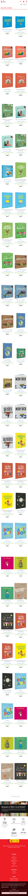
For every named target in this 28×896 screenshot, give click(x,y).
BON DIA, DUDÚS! (7, 89)
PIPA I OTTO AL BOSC (7, 149)
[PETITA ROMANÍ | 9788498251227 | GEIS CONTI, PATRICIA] (7, 590)
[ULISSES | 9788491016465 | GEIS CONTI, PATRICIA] (7, 440)
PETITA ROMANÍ (7, 600)
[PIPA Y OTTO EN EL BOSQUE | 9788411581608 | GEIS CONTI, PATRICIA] (20, 110)
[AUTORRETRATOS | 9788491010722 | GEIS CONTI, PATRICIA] (20, 590)
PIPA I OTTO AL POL (7, 179)
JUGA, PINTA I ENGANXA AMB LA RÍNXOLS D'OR (7, 210)
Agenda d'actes (14, 860)
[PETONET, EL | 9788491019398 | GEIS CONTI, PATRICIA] (7, 260)
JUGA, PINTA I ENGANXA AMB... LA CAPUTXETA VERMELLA (7, 511)
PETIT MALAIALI (7, 570)
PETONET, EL (7, 269)
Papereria (14, 861)
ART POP (20, 540)
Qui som (14, 871)
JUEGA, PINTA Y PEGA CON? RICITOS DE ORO (21, 210)
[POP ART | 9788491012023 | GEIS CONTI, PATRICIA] (7, 530)
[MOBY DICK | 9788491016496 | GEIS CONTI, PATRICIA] (20, 380)
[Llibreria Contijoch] (3, 1)
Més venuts (14, 857)
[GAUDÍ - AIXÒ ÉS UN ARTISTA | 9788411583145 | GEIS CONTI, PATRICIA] (7, 20)
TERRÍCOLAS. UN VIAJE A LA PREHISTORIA (7, 120)
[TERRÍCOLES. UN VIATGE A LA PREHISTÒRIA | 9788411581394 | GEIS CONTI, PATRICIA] (20, 140)
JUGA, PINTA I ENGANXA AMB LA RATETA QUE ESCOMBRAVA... (21, 180)
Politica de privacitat (14, 878)
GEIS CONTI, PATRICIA (7, 31)
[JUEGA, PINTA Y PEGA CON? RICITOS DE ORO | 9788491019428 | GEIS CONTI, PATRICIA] (20, 200)
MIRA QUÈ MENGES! (7, 360)
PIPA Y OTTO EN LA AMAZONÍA (20, 269)
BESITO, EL (21, 239)
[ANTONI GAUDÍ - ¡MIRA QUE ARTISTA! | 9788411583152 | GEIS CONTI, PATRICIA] (20, 20)
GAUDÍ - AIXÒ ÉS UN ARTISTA (7, 29)
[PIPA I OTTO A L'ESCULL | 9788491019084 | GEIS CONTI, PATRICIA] (20, 290)
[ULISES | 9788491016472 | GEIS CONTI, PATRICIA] (7, 410)
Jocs (14, 864)
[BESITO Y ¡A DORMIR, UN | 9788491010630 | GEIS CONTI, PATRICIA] (7, 620)
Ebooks (14, 858)
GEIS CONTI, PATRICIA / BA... (7, 331)
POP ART (7, 540)
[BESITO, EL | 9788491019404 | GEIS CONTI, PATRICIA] (20, 230)
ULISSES (7, 450)
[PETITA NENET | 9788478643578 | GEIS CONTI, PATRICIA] (20, 560)
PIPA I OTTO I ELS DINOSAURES (20, 59)
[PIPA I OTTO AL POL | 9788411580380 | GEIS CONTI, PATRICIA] (7, 170)
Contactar (14, 872)
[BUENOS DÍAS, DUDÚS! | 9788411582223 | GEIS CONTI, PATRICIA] (20, 80)
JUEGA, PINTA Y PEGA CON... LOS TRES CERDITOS (7, 481)
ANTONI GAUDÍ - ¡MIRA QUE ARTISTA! (21, 30)
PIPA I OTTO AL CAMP (21, 360)
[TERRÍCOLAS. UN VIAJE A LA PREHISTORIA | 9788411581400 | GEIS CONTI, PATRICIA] (7, 110)
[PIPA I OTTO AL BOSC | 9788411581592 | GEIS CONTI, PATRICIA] (7, 140)
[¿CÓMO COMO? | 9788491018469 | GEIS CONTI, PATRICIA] (20, 320)
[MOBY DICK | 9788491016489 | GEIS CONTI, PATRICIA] (20, 410)
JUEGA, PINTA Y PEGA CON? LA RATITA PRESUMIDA (7, 240)
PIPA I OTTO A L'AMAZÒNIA (7, 330)
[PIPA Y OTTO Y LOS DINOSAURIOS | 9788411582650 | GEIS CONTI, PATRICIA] (7, 50)
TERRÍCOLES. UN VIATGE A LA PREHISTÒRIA (20, 150)
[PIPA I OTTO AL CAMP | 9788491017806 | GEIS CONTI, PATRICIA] (20, 350)
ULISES (7, 420)
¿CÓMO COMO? (21, 330)
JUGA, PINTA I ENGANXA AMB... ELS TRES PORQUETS (20, 481)
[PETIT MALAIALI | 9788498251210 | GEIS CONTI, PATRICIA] (7, 560)
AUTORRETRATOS (20, 600)
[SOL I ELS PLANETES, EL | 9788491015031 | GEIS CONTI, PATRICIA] (20, 500)
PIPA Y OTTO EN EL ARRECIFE (7, 299)
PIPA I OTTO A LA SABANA (7, 390)
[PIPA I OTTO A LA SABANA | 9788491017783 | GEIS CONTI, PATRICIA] (7, 380)
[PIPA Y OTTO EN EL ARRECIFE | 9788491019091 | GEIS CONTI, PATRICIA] (7, 290)
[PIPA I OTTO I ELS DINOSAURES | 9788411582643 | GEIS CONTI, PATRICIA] (20, 50)
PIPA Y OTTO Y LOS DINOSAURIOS (7, 59)
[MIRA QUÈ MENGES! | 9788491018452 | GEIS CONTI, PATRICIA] (7, 350)
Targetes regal (14, 866)
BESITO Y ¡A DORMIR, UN (7, 630)
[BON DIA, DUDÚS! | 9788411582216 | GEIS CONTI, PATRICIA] (7, 80)
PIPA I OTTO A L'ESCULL (20, 299)
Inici (14, 856)
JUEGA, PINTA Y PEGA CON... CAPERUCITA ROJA (21, 451)
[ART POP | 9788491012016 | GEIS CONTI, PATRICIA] (20, 530)
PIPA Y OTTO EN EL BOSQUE (21, 119)
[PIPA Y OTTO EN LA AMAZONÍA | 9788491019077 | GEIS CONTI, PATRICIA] (20, 260)
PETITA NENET (20, 570)
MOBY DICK (21, 390)
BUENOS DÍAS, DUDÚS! (21, 89)
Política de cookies (14, 879)
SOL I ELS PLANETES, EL (21, 510)
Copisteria (14, 863)
